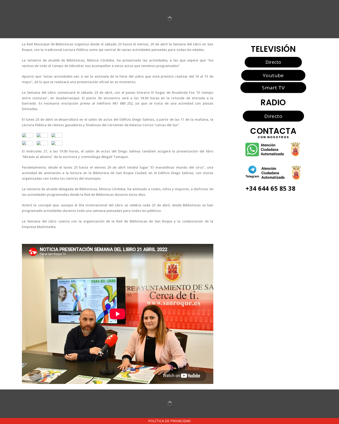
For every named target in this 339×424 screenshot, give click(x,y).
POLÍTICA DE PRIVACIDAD (169, 420)
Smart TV (273, 87)
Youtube (273, 75)
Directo (273, 62)
